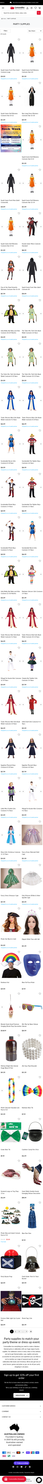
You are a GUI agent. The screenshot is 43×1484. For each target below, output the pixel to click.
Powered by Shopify (29, 1472)
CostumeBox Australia (18, 1472)
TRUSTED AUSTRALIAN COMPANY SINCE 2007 (13, 2)
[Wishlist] (36, 8)
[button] (3, 8)
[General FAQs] (31, 8)
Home (4, 18)
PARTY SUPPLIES (11, 18)
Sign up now (20, 1395)
